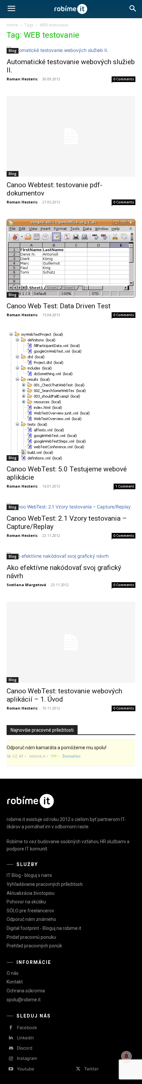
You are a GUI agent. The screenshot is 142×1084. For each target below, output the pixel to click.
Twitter (91, 1068)
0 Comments (123, 79)
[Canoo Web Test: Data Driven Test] (71, 258)
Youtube (25, 1068)
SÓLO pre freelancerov (30, 910)
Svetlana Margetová (26, 584)
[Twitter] (78, 1069)
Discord (24, 1048)
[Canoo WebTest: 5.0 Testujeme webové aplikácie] (71, 396)
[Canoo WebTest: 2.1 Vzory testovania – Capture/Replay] (71, 506)
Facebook (27, 1027)
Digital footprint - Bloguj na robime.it (44, 928)
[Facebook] (11, 1027)
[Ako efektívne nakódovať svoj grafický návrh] (71, 555)
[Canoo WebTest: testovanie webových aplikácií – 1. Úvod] (71, 642)
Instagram (27, 1058)
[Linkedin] (11, 1038)
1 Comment (124, 486)
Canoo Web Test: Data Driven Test (59, 306)
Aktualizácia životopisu (30, 893)
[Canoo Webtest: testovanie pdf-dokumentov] (71, 136)
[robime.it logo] (71, 9)
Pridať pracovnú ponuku (31, 937)
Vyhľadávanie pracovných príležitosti (45, 884)
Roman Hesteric (22, 78)
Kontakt (15, 981)
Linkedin (25, 1037)
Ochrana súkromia (26, 990)
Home (12, 25)
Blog (13, 50)
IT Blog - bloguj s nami (29, 875)
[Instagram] (11, 1059)
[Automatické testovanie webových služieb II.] (71, 50)
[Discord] (11, 1048)
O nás (12, 973)
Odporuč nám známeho (31, 919)
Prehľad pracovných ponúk (34, 945)
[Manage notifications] (126, 1056)
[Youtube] (11, 1069)
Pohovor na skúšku (26, 901)
